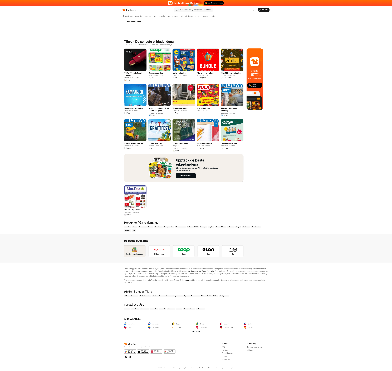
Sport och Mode (173, 16)
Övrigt (197, 16)
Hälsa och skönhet (187, 16)
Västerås (171, 309)
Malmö (127, 309)
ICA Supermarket (194, 271)
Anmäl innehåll (227, 353)
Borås (192, 309)
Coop (204, 271)
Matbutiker (138, 16)
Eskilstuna (200, 309)
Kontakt (225, 350)
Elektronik (148, 16)
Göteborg (135, 309)
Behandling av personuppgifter (225, 368)
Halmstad (154, 309)
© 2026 (163, 368)
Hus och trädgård (159, 16)
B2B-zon (250, 350)
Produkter (205, 16)
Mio (212, 271)
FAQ (223, 347)
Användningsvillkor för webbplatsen (201, 368)
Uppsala (162, 309)
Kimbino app (184, 280)
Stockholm (144, 309)
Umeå (186, 309)
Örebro (179, 309)
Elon (208, 271)
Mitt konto (264, 10)
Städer (213, 16)
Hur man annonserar (255, 347)
